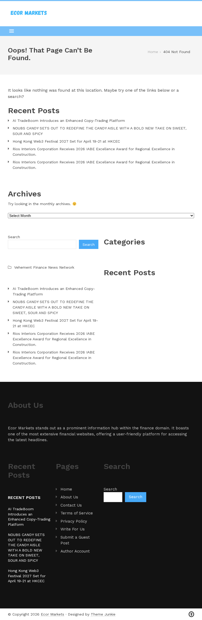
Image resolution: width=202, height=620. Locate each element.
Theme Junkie (103, 614)
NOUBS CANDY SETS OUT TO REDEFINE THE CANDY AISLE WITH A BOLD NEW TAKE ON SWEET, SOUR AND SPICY (99, 131)
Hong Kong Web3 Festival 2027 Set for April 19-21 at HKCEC (66, 141)
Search (14, 237)
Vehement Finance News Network (44, 267)
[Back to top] (191, 614)
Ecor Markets (52, 614)
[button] (101, 31)
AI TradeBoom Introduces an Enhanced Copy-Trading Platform (69, 120)
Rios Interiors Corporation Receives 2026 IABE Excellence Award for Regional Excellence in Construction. (94, 152)
